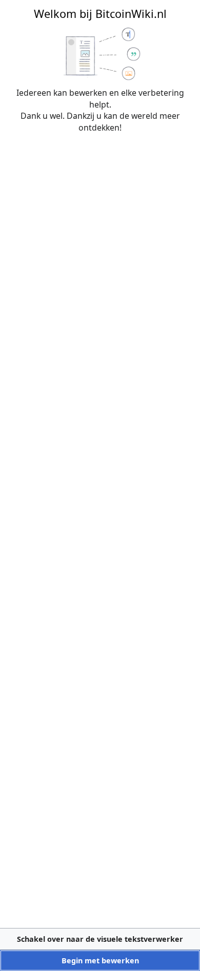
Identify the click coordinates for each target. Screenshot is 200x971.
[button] (100, 938)
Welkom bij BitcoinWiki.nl (100, 13)
